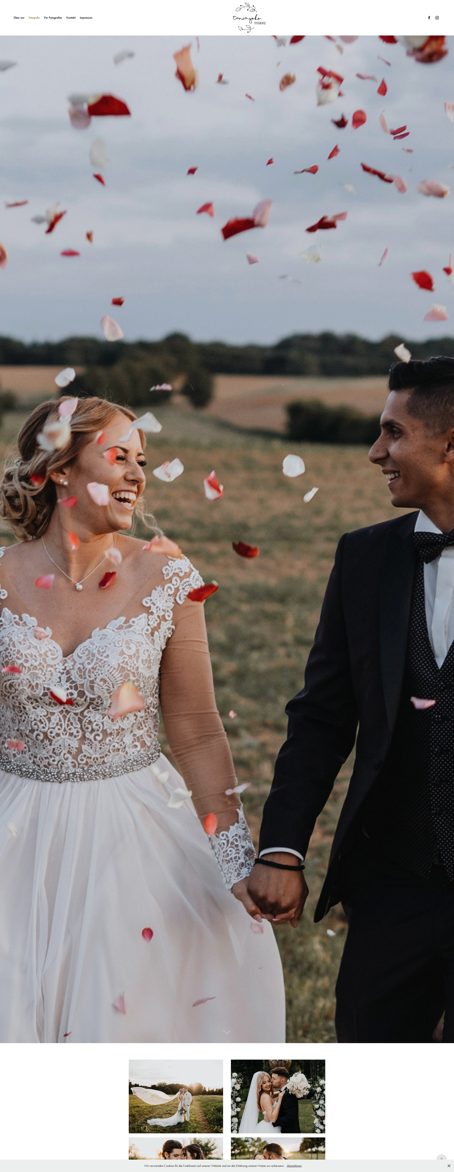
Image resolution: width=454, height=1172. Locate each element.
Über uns (19, 18)
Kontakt (71, 18)
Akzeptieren (294, 1166)
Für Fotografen (53, 18)
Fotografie (34, 17)
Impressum (86, 18)
